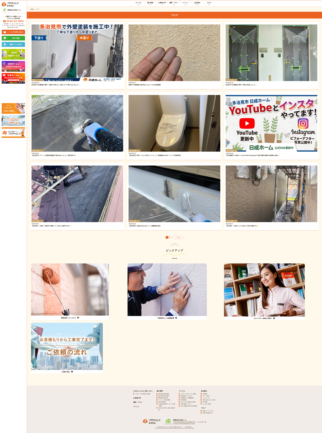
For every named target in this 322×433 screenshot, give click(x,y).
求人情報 (205, 402)
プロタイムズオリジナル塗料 (188, 394)
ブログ (209, 3)
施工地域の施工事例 (163, 394)
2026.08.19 (52, 223)
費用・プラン (173, 3)
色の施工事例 (161, 402)
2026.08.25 (54, 153)
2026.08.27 (145, 82)
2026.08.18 (145, 223)
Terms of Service (187, 428)
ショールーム (206, 398)
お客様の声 (162, 3)
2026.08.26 (241, 82)
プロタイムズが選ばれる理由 (142, 394)
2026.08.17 (242, 223)
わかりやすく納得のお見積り (188, 402)
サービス (182, 391)
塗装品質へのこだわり (186, 396)
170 (178, 237)
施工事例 (150, 3)
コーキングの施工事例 (164, 400)
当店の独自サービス (186, 404)
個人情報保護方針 (188, 426)
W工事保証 (184, 400)
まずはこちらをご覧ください (143, 391)
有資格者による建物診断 (187, 398)
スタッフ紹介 (206, 396)
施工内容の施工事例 (163, 396)
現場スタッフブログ (208, 411)
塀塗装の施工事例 (163, 398)
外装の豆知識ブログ (208, 413)
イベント (185, 3)
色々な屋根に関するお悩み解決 (189, 406)
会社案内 (197, 3)
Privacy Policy (179, 428)
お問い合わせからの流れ (209, 400)
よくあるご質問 (207, 404)
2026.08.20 (253, 153)
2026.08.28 (56, 82)
